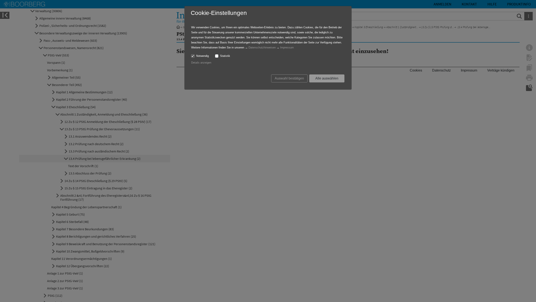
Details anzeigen (201, 62)
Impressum (287, 47)
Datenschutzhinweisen (262, 47)
